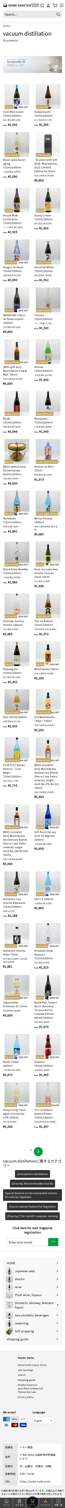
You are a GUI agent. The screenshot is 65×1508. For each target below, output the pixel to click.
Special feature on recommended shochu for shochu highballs (31, 1195)
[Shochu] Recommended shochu (32, 1183)
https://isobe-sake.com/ (35, 1481)
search (22, 1375)
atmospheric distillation (32, 1174)
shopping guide (27, 1380)
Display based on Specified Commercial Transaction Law (30, 1388)
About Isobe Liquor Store (32, 1365)
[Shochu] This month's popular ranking (32, 1216)
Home (6, 25)
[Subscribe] (53, 1242)
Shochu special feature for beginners (32, 1206)
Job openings (25, 1370)
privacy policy (26, 1397)
